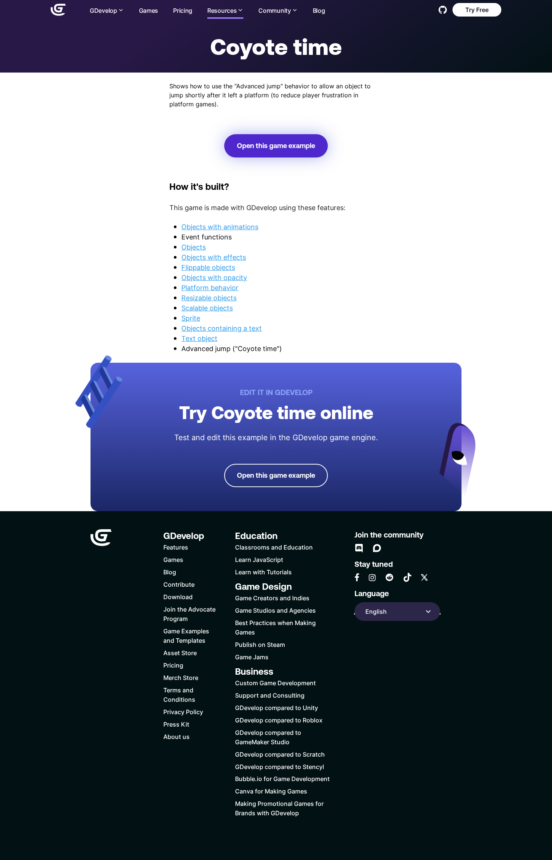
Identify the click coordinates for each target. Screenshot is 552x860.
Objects (193, 247)
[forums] (377, 548)
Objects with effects (213, 257)
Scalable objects (207, 308)
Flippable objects (208, 267)
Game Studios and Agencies (275, 610)
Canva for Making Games (271, 791)
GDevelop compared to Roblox (279, 720)
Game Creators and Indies (272, 598)
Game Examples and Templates (186, 636)
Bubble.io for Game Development (282, 778)
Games (148, 10)
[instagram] (372, 577)
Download (178, 596)
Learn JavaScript (259, 559)
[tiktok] (407, 577)
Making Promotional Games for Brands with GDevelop (279, 808)
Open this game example (276, 146)
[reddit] (389, 577)
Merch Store (180, 677)
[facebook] (356, 577)
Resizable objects (209, 298)
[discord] (358, 548)
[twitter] (424, 577)
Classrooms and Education (274, 547)
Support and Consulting (270, 695)
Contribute (179, 584)
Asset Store (180, 652)
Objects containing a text (221, 328)
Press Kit (176, 724)
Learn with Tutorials (263, 572)
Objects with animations (219, 227)
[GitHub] (442, 10)
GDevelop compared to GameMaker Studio (268, 737)
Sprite (190, 318)
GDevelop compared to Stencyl (279, 766)
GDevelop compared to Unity (276, 707)
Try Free (477, 9)
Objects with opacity (214, 277)
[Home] (58, 10)
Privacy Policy (183, 711)
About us (176, 736)
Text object (199, 338)
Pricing (182, 10)
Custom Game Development (275, 682)
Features (175, 547)
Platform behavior (209, 287)
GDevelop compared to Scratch (280, 754)
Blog (319, 10)
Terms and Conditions (179, 695)
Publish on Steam (260, 644)
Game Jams (251, 657)
